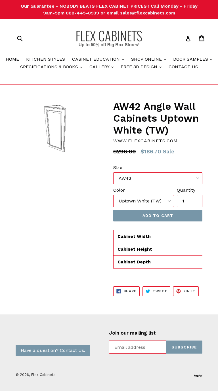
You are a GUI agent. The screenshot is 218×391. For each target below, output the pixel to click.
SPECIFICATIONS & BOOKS (52, 66)
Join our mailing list (132, 333)
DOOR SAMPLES (194, 59)
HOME (12, 59)
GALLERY (102, 66)
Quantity (186, 190)
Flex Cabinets (43, 375)
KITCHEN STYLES (45, 59)
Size (117, 167)
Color (119, 190)
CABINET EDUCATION (99, 59)
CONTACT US (183, 66)
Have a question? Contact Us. (53, 350)
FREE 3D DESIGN (142, 66)
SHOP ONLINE (150, 59)
